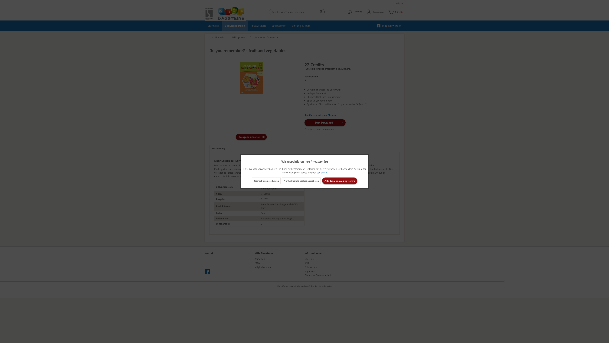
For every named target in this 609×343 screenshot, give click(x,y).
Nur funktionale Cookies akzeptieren (301, 180)
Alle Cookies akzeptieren (339, 181)
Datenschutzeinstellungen (266, 180)
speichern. (322, 172)
